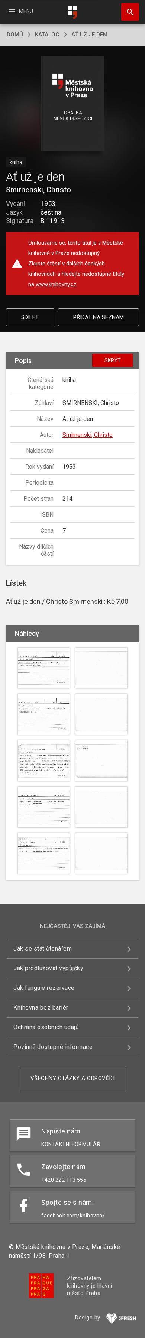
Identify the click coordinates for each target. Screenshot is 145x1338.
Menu (20, 11)
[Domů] (72, 12)
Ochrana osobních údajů (46, 1027)
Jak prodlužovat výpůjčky (48, 968)
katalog (47, 34)
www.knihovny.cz (56, 284)
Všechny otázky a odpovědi (72, 1078)
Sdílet (30, 317)
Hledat (127, 11)
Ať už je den (89, 34)
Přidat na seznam (98, 317)
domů (15, 34)
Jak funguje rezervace (44, 987)
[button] (73, 104)
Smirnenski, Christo (38, 189)
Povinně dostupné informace (53, 1046)
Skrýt (112, 360)
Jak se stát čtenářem (42, 948)
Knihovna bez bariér (40, 1007)
